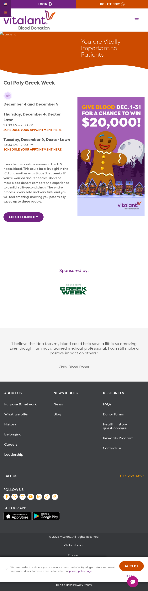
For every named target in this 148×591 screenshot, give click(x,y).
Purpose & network (20, 404)
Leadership (13, 454)
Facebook (6, 497)
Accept (131, 566)
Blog (57, 414)
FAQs (107, 404)
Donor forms (113, 414)
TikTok (47, 497)
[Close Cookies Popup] (6, 569)
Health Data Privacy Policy (74, 585)
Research (74, 555)
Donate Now (110, 4)
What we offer (16, 414)
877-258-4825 (132, 476)
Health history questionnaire (115, 426)
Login (42, 4)
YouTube (30, 496)
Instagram (22, 497)
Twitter (14, 497)
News (58, 404)
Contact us (112, 448)
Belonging (13, 434)
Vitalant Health (74, 545)
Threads (55, 497)
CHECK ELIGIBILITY (23, 217)
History (10, 424)
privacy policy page (80, 571)
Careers (10, 444)
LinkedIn (39, 497)
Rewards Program (118, 438)
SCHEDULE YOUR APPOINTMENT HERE (32, 130)
